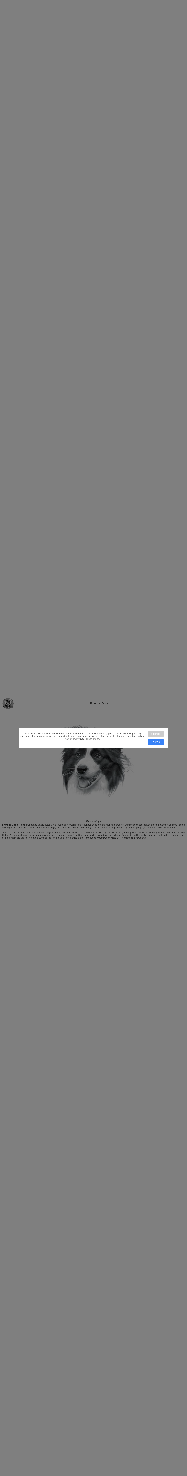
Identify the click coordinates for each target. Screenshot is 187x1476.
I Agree (155, 742)
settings (155, 733)
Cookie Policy (72, 738)
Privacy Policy (92, 738)
